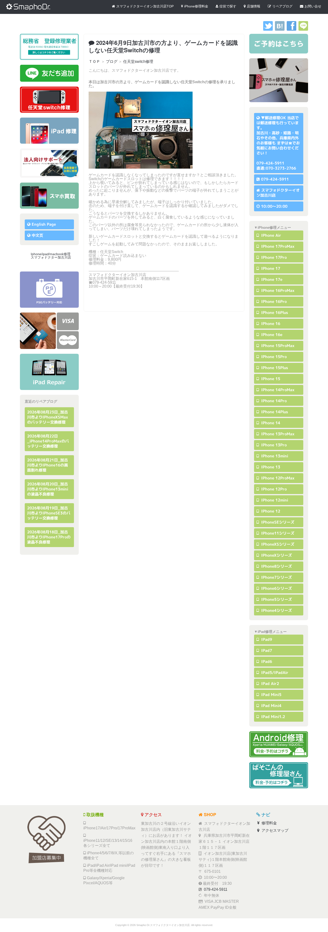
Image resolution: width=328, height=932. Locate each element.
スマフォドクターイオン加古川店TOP (145, 6)
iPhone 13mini (274, 456)
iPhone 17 (270, 268)
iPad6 (266, 661)
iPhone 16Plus (274, 312)
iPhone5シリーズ (276, 599)
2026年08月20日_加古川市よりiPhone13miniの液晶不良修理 (47, 489)
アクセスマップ (274, 830)
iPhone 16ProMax (277, 290)
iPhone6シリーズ (276, 588)
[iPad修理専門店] (49, 372)
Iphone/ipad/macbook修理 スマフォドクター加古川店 (52, 255)
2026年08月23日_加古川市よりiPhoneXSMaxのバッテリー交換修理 (47, 417)
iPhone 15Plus (274, 367)
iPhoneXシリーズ (276, 555)
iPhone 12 (270, 511)
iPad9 (266, 639)
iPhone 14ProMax (277, 389)
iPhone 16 (270, 323)
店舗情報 (253, 6)
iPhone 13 (270, 467)
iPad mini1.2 (272, 716)
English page (44, 224)
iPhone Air (270, 235)
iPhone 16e (271, 334)
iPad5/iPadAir (274, 672)
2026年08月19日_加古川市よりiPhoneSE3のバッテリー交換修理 (48, 513)
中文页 (37, 235)
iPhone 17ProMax (277, 246)
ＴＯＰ (94, 61)
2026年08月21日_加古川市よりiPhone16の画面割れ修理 (47, 465)
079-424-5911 (275, 179)
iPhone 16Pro (273, 301)
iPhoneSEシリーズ (277, 522)
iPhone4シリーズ (276, 610)
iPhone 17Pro (273, 257)
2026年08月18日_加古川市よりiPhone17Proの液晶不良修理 (49, 537)
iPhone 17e (271, 279)
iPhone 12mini (274, 500)
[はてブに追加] (280, 29)
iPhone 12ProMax (277, 478)
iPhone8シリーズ (276, 566)
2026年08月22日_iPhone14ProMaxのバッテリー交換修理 (48, 441)
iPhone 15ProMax (277, 345)
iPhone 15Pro (273, 356)
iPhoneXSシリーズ (277, 544)
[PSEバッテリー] (49, 289)
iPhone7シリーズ (276, 577)
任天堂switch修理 (138, 61)
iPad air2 (269, 683)
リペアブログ (282, 6)
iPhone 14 (270, 422)
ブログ (111, 61)
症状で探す (227, 6)
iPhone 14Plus (274, 411)
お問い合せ (312, 6)
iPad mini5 (270, 694)
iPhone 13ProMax (277, 434)
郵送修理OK (275, 117)
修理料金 (269, 823)
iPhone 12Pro (273, 489)
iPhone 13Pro (273, 445)
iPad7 (266, 650)
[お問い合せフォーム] (278, 43)
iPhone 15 (270, 378)
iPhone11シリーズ (277, 533)
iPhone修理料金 (196, 6)
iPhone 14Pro (273, 400)
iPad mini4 (270, 705)
